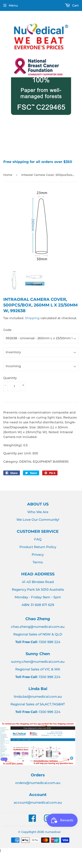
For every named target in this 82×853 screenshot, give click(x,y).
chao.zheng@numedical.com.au (38, 627)
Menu (13, 5)
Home (7, 174)
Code (7, 330)
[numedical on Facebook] (32, 820)
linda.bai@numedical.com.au (38, 696)
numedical (53, 832)
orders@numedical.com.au (37, 783)
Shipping (32, 318)
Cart (75, 5)
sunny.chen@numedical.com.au (38, 661)
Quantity (10, 378)
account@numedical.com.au (38, 802)
